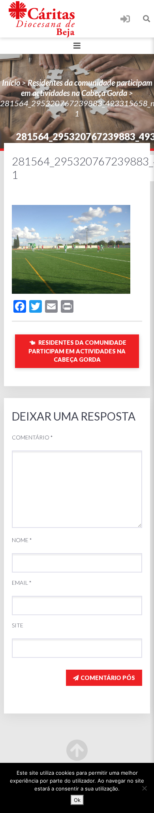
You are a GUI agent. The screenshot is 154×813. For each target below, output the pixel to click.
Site (17, 625)
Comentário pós (108, 677)
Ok (77, 800)
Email (22, 582)
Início (11, 82)
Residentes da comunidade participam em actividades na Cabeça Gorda (77, 351)
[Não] (144, 788)
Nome (22, 540)
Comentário (32, 437)
